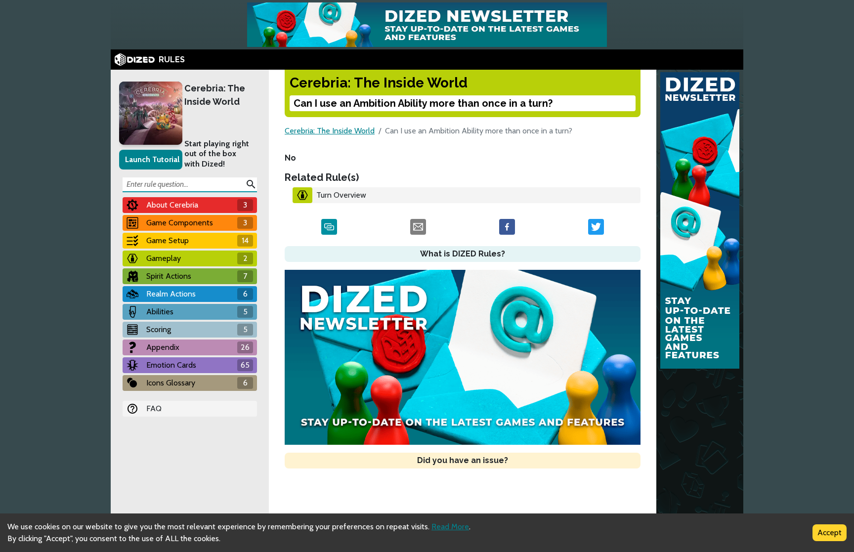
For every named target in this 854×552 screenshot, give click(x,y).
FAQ (154, 408)
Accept (829, 532)
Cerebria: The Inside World (214, 95)
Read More (450, 526)
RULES (172, 59)
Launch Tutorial (152, 159)
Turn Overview (341, 195)
